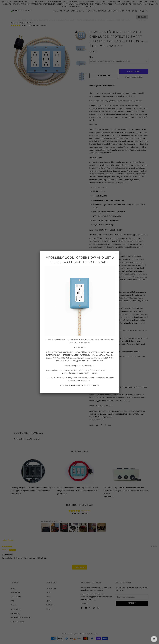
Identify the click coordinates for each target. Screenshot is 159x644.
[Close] (117, 253)
